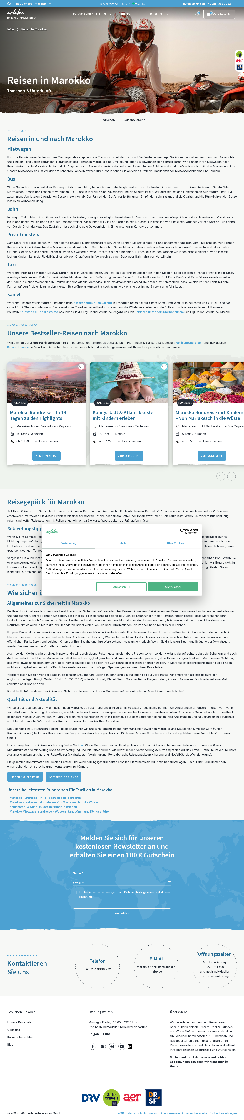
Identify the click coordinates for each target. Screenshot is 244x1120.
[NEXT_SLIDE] (231, 476)
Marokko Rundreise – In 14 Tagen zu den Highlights (45, 798)
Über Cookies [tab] (175, 542)
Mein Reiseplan (221, 14)
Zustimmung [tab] (68, 542)
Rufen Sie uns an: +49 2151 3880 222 (207, 3)
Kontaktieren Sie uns (63, 777)
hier (80, 745)
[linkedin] (129, 1046)
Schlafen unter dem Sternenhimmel (160, 312)
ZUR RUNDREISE (46, 456)
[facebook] (92, 1046)
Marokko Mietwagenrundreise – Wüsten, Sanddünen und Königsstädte (59, 811)
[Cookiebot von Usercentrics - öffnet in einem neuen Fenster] (182, 531)
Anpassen (119, 586)
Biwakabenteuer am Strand (92, 303)
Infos (10, 29)
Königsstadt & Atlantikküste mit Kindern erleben (43, 807)
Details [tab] (122, 542)
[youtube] (122, 1046)
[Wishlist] (197, 14)
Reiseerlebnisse (18, 347)
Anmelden (122, 913)
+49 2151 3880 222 (97, 969)
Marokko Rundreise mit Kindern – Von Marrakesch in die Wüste (54, 802)
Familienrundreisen (189, 342)
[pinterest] (112, 1046)
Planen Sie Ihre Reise (25, 777)
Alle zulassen (173, 586)
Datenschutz (133, 892)
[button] (91, 14)
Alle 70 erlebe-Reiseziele (31, 3)
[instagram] (102, 1046)
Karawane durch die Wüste (39, 312)
